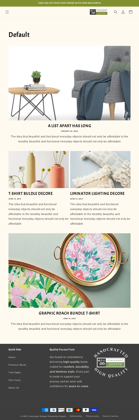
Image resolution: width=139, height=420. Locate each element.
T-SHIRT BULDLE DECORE (30, 193)
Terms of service (110, 416)
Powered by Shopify (57, 416)
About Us (13, 387)
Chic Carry (14, 380)
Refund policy (76, 416)
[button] (7, 12)
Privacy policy (92, 416)
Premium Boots (17, 364)
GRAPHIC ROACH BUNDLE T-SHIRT (69, 313)
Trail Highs (14, 372)
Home (11, 357)
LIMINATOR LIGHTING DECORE (97, 193)
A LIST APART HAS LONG (69, 125)
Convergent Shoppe (37, 416)
